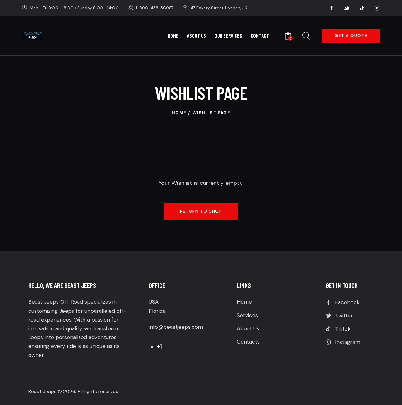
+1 (159, 346)
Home (179, 112)
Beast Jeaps (42, 391)
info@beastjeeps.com (176, 326)
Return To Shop (201, 211)
